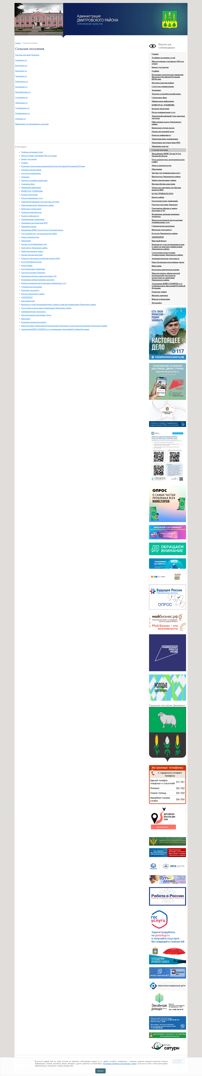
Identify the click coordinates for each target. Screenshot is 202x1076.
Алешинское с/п (21, 60)
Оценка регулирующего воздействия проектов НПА (40, 258)
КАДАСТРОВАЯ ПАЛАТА (31, 262)
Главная (18, 43)
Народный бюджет (28, 301)
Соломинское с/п (21, 97)
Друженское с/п (21, 76)
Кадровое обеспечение (29, 195)
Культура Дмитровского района (32, 294)
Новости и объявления (161, 299)
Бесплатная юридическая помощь (33, 322)
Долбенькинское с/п (22, 113)
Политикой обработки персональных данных (120, 1064)
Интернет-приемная (160, 295)
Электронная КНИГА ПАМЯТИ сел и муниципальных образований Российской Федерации (55, 329)
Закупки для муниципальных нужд (34, 244)
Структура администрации (31, 173)
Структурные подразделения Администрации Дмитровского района (46, 308)
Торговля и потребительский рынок (34, 180)
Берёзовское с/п (21, 71)
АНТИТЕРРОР (27, 297)
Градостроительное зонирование (33, 269)
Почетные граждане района (31, 170)
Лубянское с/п (20, 119)
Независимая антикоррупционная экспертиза (37, 280)
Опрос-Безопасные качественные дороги (36, 315)
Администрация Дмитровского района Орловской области (38, 20)
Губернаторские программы (31, 287)
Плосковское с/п (21, 87)
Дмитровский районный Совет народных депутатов (40, 202)
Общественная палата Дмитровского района (37, 205)
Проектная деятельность (30, 290)
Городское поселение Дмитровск (27, 55)
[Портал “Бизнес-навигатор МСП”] (167, 978)
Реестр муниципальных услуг (32, 198)
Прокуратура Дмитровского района (34, 248)
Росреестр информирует (30, 216)
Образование (26, 241)
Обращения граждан (28, 227)
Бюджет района (26, 265)
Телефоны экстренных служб (32, 152)
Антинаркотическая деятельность (33, 312)
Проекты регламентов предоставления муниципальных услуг (43, 283)
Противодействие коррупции (31, 255)
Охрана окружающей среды (31, 212)
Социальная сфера (28, 184)
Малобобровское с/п (22, 92)
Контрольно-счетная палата (31, 209)
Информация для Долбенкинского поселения (32, 124)
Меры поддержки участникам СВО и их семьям (39, 156)
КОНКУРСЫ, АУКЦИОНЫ (32, 191)
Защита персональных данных (32, 251)
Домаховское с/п (21, 103)
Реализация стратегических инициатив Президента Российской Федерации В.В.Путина (53, 166)
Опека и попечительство (30, 237)
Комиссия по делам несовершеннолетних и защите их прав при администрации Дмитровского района (58, 304)
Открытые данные (159, 292)
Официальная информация (31, 188)
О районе (24, 163)
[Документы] (167, 735)
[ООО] (167, 1013)
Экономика (25, 177)
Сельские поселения (160, 150)
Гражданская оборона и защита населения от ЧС (39, 276)
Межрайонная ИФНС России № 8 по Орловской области (42, 230)
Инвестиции (25, 319)
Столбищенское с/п (22, 108)
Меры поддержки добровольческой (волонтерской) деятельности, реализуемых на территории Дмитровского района (64, 326)
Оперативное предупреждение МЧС (34, 223)
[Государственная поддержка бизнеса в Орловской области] (167, 964)
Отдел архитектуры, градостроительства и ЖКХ (39, 234)
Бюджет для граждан (29, 159)
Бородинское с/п (21, 66)
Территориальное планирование (33, 219)
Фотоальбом (157, 303)
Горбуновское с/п (21, 81)
